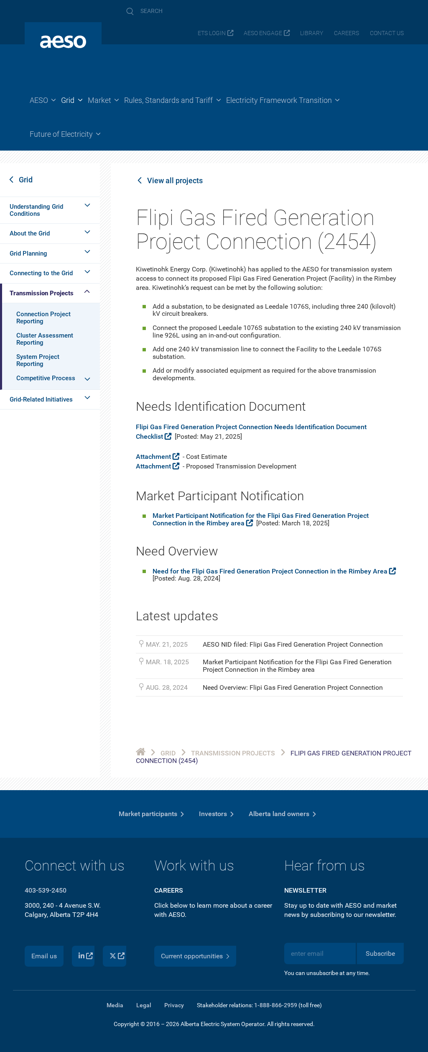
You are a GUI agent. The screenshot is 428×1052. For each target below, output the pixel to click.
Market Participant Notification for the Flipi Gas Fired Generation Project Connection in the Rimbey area (261, 519)
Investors (213, 814)
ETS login (212, 33)
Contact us (387, 33)
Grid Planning (28, 253)
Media (115, 1005)
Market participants (148, 814)
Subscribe (380, 953)
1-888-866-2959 (275, 1005)
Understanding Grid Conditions (36, 210)
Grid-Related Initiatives (41, 399)
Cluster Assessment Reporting (44, 339)
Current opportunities (192, 956)
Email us (44, 956)
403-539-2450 (45, 890)
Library (311, 33)
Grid (26, 179)
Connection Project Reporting (43, 317)
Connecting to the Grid (41, 273)
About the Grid (30, 233)
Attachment (153, 457)
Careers (346, 33)
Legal (143, 1005)
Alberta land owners (279, 814)
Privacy (174, 1005)
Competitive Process (45, 378)
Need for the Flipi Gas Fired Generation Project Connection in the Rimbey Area (270, 571)
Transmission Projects (42, 293)
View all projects (175, 181)
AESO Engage (263, 33)
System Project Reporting (37, 360)
